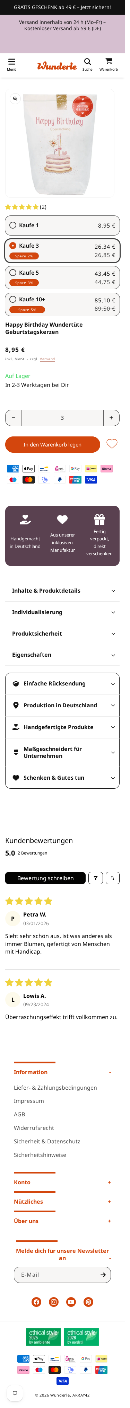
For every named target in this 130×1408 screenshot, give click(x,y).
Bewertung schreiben (45, 878)
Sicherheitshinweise (40, 1155)
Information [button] (30, 1072)
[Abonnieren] (103, 1275)
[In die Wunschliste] (112, 444)
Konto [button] (22, 1182)
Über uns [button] (26, 1221)
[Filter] (95, 878)
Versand (47, 358)
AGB (19, 1114)
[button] (11, 65)
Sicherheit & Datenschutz (47, 1141)
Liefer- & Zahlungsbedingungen (55, 1087)
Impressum (29, 1101)
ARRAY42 (81, 1395)
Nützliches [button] (28, 1201)
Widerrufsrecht (34, 1128)
